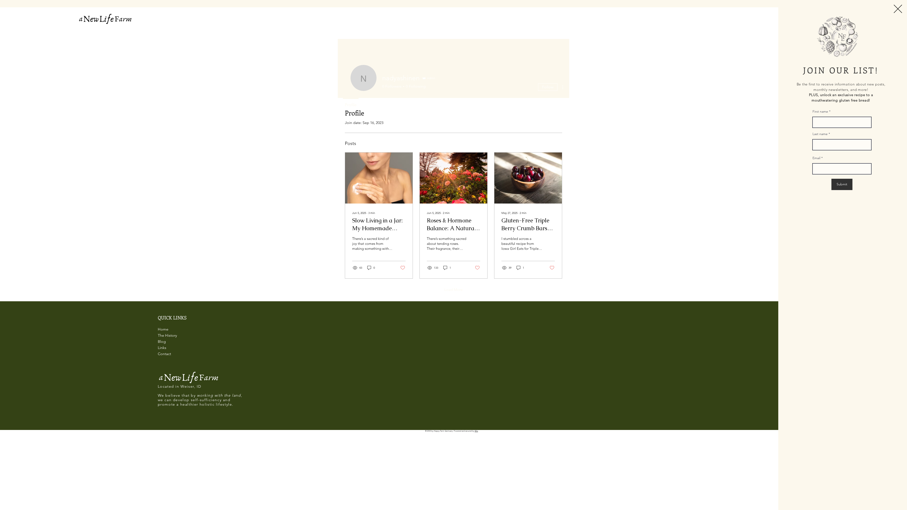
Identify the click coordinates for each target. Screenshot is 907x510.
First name (820, 111)
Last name (820, 134)
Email (816, 158)
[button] (898, 9)
